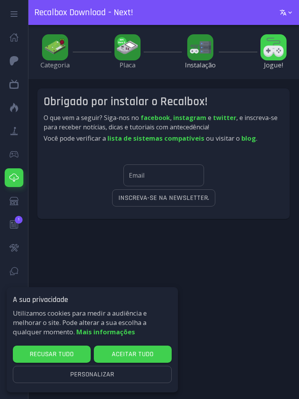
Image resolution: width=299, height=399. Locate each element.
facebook (155, 117)
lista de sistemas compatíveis (155, 138)
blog (248, 138)
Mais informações (105, 331)
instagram (189, 117)
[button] (14, 14)
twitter (224, 117)
